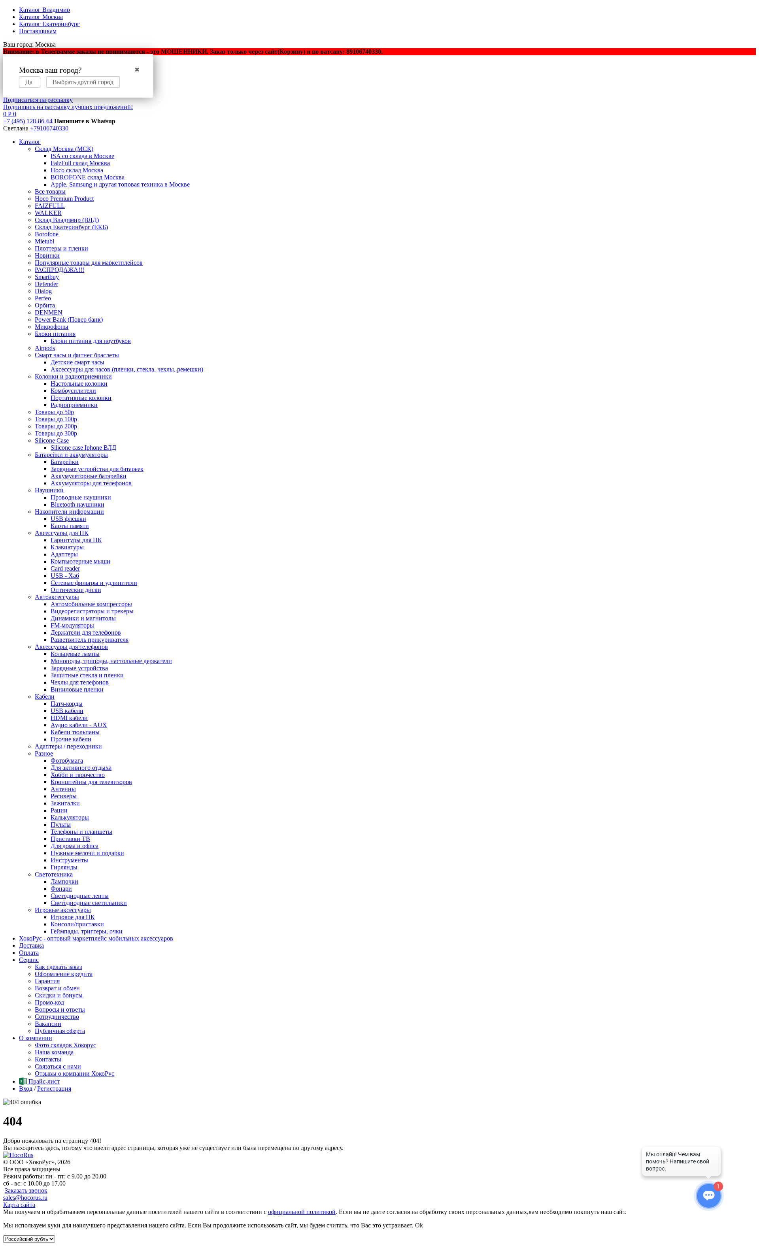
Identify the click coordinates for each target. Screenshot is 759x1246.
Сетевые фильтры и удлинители (94, 582)
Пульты (61, 824)
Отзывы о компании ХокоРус (74, 1073)
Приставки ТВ (70, 838)
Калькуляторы (70, 817)
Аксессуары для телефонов (71, 646)
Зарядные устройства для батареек (97, 469)
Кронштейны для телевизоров (91, 782)
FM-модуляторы (72, 625)
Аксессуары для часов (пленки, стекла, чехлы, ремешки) (127, 369)
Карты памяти (70, 525)
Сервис (29, 959)
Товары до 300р (56, 433)
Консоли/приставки (77, 924)
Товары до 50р (54, 412)
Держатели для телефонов (86, 632)
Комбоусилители (73, 390)
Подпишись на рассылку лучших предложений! (68, 107)
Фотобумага (67, 760)
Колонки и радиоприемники (73, 376)
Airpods (45, 348)
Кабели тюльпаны (75, 732)
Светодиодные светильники (89, 902)
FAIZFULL (50, 205)
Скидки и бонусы (59, 995)
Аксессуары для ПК (62, 533)
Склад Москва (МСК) (64, 148)
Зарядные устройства (79, 668)
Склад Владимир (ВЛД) (67, 220)
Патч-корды (67, 703)
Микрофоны (51, 326)
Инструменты (69, 860)
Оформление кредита (64, 974)
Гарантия (47, 981)
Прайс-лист (43, 1081)
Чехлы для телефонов (80, 682)
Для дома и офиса (74, 846)
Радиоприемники (74, 405)
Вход (25, 1088)
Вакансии (48, 1023)
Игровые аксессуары (63, 910)
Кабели (45, 696)
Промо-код (49, 1002)
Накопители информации (69, 511)
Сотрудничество (57, 1016)
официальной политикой (302, 1211)
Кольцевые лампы (75, 653)
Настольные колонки (79, 383)
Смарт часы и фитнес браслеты (77, 355)
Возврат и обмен (57, 988)
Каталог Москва (41, 16)
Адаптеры (64, 554)
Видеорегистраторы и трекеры (92, 611)
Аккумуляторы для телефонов (91, 483)
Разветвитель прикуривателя (89, 639)
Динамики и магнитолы (83, 618)
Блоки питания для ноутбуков (91, 340)
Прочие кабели (71, 739)
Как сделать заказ (58, 966)
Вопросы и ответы (60, 1009)
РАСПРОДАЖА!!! (59, 269)
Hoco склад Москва (77, 170)
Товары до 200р (56, 426)
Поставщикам (38, 31)
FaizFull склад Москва (80, 163)
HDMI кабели (69, 717)
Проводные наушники (81, 497)
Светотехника (54, 874)
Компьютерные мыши (80, 561)
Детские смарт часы (77, 362)
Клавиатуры (67, 547)
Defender (46, 284)
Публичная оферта (60, 1030)
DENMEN (48, 312)
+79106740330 (49, 128)
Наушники (49, 490)
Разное (44, 753)
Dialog (43, 291)
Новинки (47, 255)
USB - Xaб (65, 575)
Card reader (65, 568)
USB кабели (67, 710)
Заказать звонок (26, 1190)
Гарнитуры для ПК (76, 540)
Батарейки (65, 461)
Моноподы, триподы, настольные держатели (111, 661)
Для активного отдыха (81, 767)
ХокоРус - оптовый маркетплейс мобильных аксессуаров (96, 938)
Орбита (45, 305)
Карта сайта (19, 1204)
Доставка (31, 945)
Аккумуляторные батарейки (88, 476)
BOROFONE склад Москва (88, 177)
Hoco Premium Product (64, 198)
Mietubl (44, 241)
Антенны (63, 789)
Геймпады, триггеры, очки (87, 931)
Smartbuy (47, 276)
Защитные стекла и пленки (87, 675)
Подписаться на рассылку (38, 99)
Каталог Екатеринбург (49, 24)
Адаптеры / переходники (68, 746)
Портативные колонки (81, 397)
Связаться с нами (58, 1066)
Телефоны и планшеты (81, 831)
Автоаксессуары (57, 597)
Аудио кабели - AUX (79, 725)
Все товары (50, 191)
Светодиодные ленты (80, 895)
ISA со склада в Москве (82, 156)
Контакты (48, 1059)
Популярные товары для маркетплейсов (89, 262)
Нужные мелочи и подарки (87, 853)
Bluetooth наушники (77, 504)
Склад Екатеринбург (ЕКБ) (71, 227)
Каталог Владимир (44, 9)
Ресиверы (64, 796)
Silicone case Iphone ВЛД (83, 447)
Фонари (61, 888)
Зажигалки (65, 803)
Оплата (29, 952)
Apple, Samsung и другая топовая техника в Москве (120, 184)
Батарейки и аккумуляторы (71, 454)
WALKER (48, 212)
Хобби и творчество (78, 774)
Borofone (47, 234)
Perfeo (43, 298)
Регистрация (54, 1088)
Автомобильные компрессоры (91, 604)
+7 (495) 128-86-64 (28, 121)
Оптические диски (76, 589)
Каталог (30, 141)
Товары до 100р (56, 419)
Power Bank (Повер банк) (69, 319)
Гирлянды (64, 867)
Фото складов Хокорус (65, 1045)
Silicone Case (52, 440)
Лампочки (64, 881)
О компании (35, 1038)
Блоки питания (55, 333)
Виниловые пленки (77, 689)
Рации (59, 810)
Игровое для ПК (73, 917)
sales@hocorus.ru (25, 1197)
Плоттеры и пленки (61, 248)
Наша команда (54, 1052)
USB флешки (68, 518)
